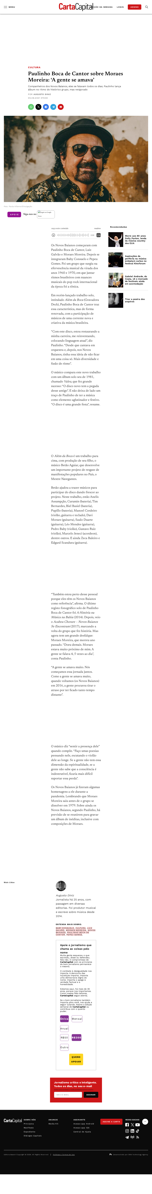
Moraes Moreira (76, 930)
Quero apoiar (76, 1059)
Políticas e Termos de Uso (64, 1154)
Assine (134, 7)
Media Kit (53, 1124)
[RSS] (137, 1137)
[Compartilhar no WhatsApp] (31, 107)
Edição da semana (101, 7)
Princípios (29, 1124)
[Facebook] (127, 1124)
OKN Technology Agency (138, 1154)
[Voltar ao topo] (145, 1122)
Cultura (34, 67)
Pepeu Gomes (74, 935)
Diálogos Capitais (33, 1136)
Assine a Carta (111, 1122)
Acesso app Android (83, 1124)
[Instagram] (127, 1131)
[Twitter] (132, 1124)
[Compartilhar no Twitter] (38, 107)
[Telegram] (127, 1137)
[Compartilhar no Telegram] (53, 107)
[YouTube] (137, 1124)
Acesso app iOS (81, 1128)
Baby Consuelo (65, 928)
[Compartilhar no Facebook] (46, 107)
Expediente (29, 1132)
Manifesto (29, 1128)
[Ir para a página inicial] (76, 7)
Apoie (14, 214)
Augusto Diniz (42, 94)
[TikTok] (137, 1131)
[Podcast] (132, 1137)
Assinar (90, 1095)
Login (120, 7)
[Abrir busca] (146, 7)
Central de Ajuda (82, 1132)
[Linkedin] (132, 1131)
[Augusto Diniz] (61, 886)
